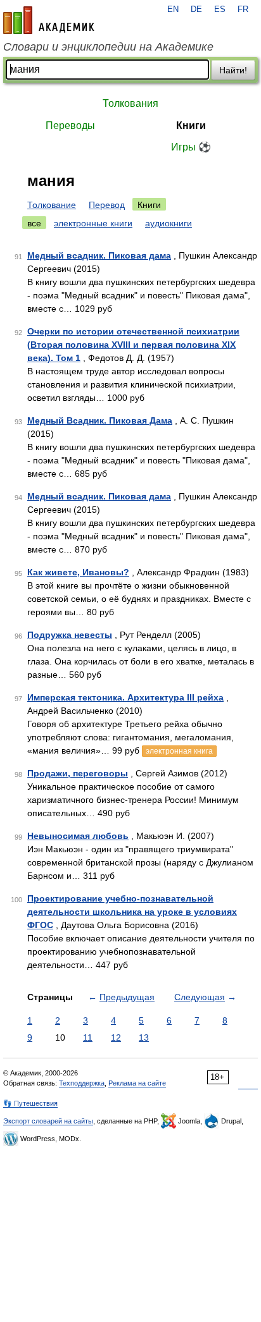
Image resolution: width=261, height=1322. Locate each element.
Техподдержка (82, 1083)
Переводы (70, 125)
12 (116, 1037)
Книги (191, 125)
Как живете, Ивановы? (78, 572)
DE (196, 9)
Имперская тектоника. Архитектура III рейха (125, 697)
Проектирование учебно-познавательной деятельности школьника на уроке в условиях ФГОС (132, 911)
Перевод (107, 205)
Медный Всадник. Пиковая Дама (99, 420)
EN (173, 9)
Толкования (130, 103)
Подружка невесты (69, 635)
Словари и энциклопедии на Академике (108, 46)
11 (87, 1037)
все (34, 223)
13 (144, 1037)
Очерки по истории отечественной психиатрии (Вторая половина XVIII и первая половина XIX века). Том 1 (133, 344)
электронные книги (93, 223)
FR (243, 9)
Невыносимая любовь (78, 836)
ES (220, 9)
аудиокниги (168, 223)
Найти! (233, 70)
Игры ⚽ (191, 147)
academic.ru (48, 20)
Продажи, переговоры (77, 773)
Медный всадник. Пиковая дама (99, 255)
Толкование (51, 205)
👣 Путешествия (30, 1103)
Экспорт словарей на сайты (48, 1121)
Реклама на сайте (137, 1083)
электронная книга (179, 751)
